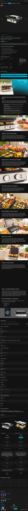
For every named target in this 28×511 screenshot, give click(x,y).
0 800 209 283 (3, 491)
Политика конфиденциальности (23, 509)
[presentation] (2, 19)
